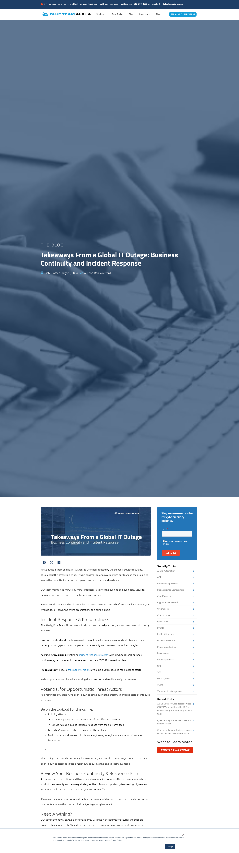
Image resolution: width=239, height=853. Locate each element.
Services (100, 14)
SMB (159, 665)
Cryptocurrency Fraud (167, 602)
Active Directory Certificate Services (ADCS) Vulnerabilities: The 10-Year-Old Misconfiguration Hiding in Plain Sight (174, 708)
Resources (143, 14)
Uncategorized (164, 678)
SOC (159, 672)
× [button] (183, 833)
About (158, 14)
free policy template (79, 669)
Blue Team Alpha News (168, 583)
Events (160, 627)
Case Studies (117, 14)
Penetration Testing (166, 646)
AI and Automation (166, 570)
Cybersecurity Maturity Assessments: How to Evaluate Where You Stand (174, 732)
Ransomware (163, 653)
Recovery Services (165, 659)
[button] (44, 562)
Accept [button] (170, 846)
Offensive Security (166, 640)
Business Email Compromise (170, 589)
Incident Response (166, 634)
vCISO (160, 684)
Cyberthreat (163, 621)
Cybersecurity (163, 615)
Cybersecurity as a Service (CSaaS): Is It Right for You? (174, 722)
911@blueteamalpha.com (171, 4)
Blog (131, 14)
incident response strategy (94, 654)
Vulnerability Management (169, 691)
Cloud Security (164, 596)
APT (159, 577)
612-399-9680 (140, 4)
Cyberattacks (163, 608)
